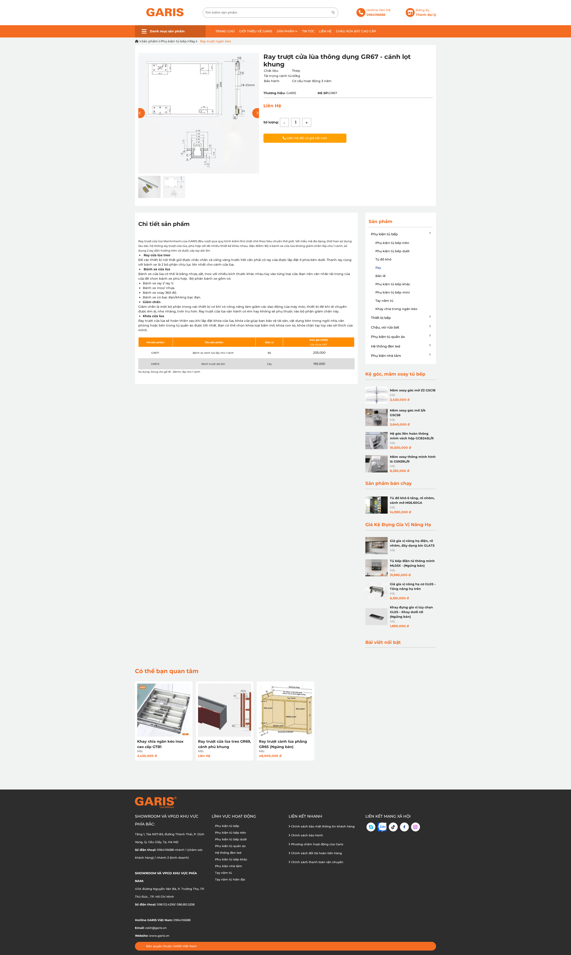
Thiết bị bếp (381, 318)
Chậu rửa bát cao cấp (356, 31)
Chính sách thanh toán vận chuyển (316, 862)
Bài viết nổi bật (383, 642)
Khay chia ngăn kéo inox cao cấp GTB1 (160, 744)
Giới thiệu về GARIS (255, 31)
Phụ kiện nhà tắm (386, 355)
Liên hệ (325, 31)
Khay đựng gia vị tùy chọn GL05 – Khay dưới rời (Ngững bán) (411, 612)
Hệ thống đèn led (385, 346)
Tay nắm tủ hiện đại (230, 879)
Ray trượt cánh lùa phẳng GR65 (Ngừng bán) (283, 744)
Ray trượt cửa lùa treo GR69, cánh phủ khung (224, 744)
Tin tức (308, 31)
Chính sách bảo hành (306, 835)
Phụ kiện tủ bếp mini (392, 292)
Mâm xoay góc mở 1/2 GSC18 (412, 390)
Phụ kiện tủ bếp (174, 41)
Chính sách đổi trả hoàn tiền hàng (316, 853)
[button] (257, 113)
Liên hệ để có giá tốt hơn (306, 138)
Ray (192, 41)
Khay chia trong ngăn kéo (396, 309)
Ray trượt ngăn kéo (215, 41)
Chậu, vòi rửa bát (385, 327)
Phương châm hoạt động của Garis (316, 844)
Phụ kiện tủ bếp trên (392, 243)
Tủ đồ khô (383, 259)
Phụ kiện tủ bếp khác (392, 284)
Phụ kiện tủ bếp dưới (392, 251)
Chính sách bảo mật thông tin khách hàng (322, 826)
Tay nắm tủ (384, 301)
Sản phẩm (286, 31)
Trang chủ (225, 31)
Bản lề (380, 276)
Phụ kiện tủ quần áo (388, 337)
